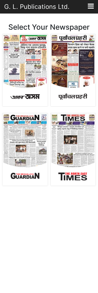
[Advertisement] (49, 240)
